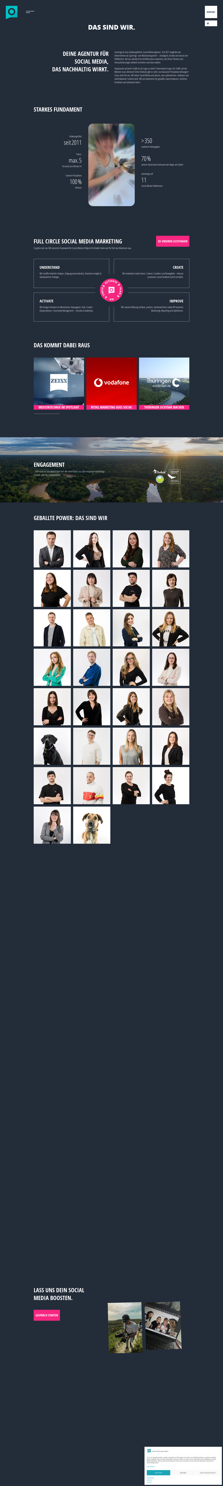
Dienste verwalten (151, 1466)
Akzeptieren (158, 1473)
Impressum (149, 1482)
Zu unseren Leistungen (172, 241)
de (208, 23)
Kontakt (211, 12)
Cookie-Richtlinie (150, 1477)
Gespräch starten (47, 1315)
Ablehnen (183, 1473)
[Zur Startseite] (12, 13)
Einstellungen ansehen (207, 1473)
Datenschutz (149, 1480)
